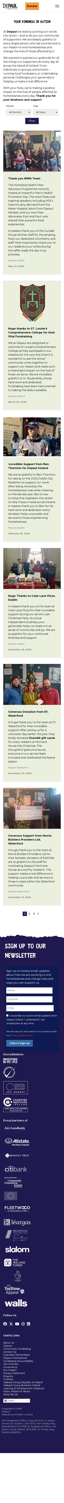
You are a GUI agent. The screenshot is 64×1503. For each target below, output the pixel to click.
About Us (8, 1342)
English (11, 1400)
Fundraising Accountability (18, 1361)
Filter (32, 120)
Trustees (8, 1379)
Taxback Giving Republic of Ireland (23, 1382)
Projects (8, 1376)
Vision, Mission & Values (16, 1391)
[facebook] (5, 1323)
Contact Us (9, 1351)
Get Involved (10, 1364)
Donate (32, 6)
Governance (10, 1367)
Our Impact (10, 1370)
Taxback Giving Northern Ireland (21, 1385)
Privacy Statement (14, 1373)
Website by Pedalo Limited (17, 1414)
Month (10, 106)
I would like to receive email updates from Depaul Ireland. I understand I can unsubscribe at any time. (31, 1019)
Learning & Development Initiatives (23, 1388)
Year (35, 106)
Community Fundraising (17, 1348)
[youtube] (17, 1323)
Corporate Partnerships (16, 1354)
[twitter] (11, 1323)
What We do (10, 1394)
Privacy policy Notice (21, 1035)
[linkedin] (28, 1323)
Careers (7, 1345)
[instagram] (23, 1323)
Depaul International (15, 1357)
